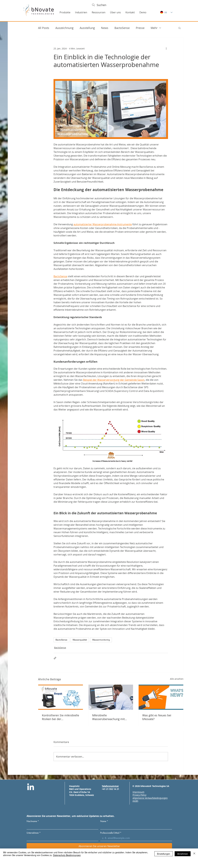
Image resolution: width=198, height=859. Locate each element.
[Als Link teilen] (55, 658)
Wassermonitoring (101, 640)
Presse (140, 28)
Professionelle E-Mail (110, 832)
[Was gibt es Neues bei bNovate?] (161, 697)
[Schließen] (194, 854)
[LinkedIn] (30, 787)
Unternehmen (34, 832)
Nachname (33, 821)
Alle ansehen (176, 678)
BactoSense (122, 28)
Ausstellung (87, 28)
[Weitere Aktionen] (166, 48)
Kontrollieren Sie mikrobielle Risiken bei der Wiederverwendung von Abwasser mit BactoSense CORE (60, 717)
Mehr (154, 28)
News (104, 28)
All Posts (43, 28)
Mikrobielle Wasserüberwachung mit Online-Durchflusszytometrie (108, 717)
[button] (65, 12)
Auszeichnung (64, 28)
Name (104, 821)
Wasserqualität (80, 640)
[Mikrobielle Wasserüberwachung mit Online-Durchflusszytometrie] (110, 697)
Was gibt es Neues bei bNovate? (156, 717)
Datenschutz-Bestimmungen (67, 855)
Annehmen (182, 853)
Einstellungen (163, 853)
